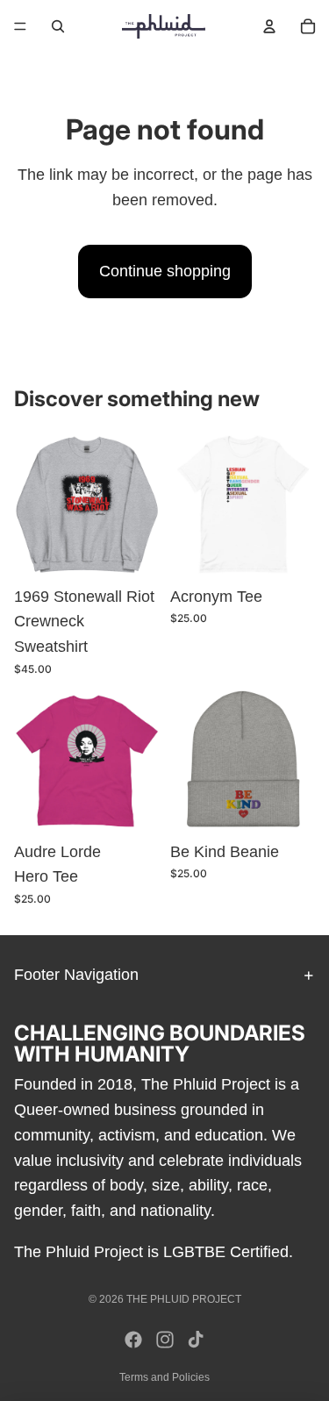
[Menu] (20, 26)
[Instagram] (164, 1339)
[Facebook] (133, 1339)
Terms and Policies (164, 1377)
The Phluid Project (183, 1299)
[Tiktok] (195, 1339)
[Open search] (58, 26)
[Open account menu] (269, 26)
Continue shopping (165, 271)
